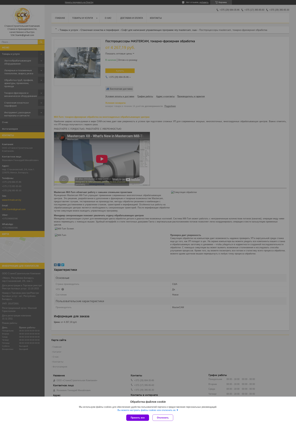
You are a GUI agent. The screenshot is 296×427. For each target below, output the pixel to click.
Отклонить (163, 417)
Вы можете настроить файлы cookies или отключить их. (147, 410)
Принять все (138, 417)
